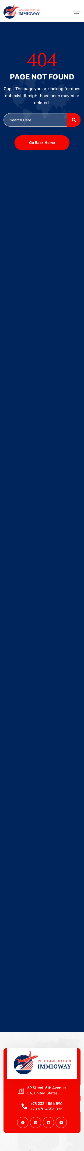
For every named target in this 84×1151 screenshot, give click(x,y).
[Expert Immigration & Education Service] (22, 11)
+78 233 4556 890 (47, 1103)
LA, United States (42, 1093)
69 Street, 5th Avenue (46, 1088)
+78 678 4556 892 (46, 1109)
